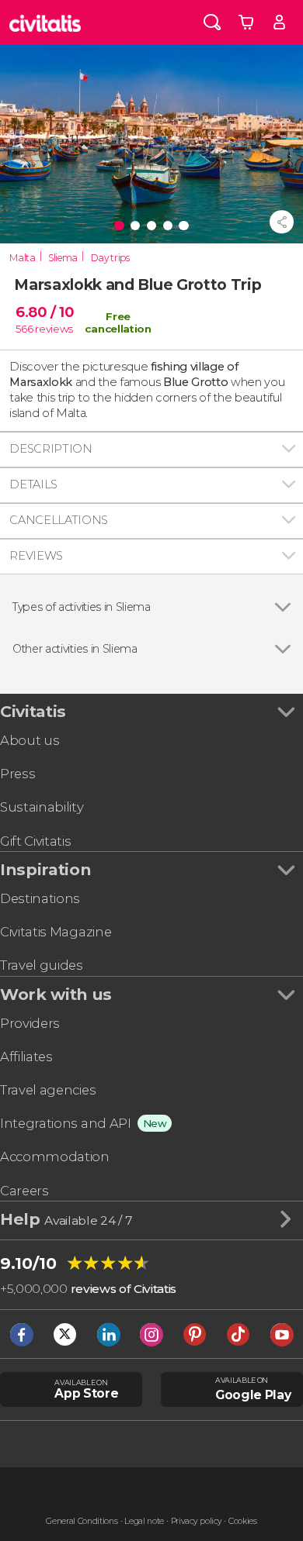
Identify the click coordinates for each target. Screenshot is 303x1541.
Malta (22, 258)
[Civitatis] (45, 22)
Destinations (40, 898)
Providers (30, 1023)
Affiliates (26, 1056)
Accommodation (55, 1156)
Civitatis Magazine (55, 931)
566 (24, 328)
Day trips (110, 258)
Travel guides (41, 965)
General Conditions (81, 1521)
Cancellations (58, 520)
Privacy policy (196, 1521)
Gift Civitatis (35, 841)
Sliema (63, 258)
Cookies (242, 1521)
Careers (24, 1190)
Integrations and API (65, 1123)
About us (29, 740)
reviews (54, 328)
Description (50, 449)
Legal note (144, 1521)
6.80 (44, 312)
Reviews (36, 556)
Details (33, 484)
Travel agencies (48, 1090)
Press (17, 773)
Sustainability (42, 807)
